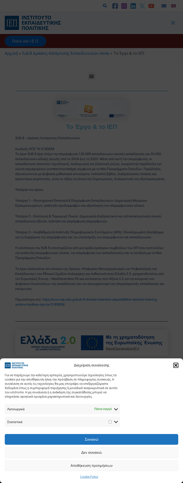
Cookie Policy (89, 477)
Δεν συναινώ (91, 452)
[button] (175, 365)
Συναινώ (91, 439)
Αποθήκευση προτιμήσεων (92, 465)
